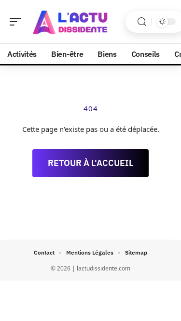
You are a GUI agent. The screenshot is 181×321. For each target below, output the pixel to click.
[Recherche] (142, 21)
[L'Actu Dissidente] (69, 21)
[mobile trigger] (18, 21)
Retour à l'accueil (90, 162)
